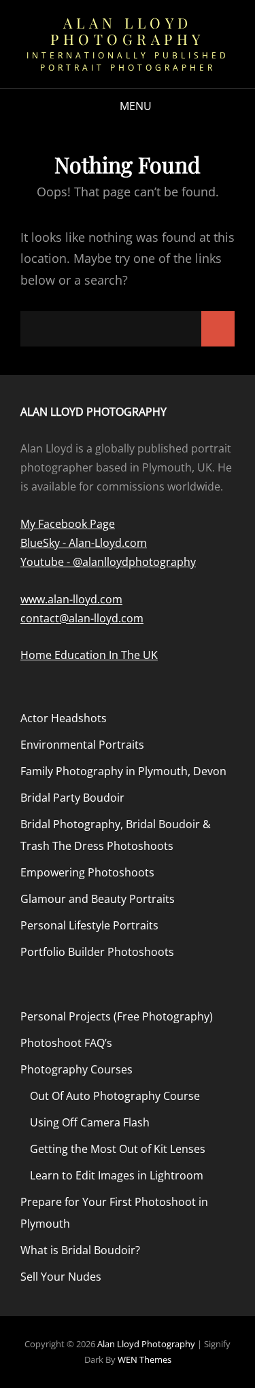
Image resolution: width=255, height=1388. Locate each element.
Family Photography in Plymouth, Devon (123, 771)
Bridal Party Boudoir (72, 797)
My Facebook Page (67, 523)
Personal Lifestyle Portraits (89, 925)
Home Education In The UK (89, 654)
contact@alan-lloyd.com (81, 618)
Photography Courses (76, 1069)
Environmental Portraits (82, 744)
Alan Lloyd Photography (127, 30)
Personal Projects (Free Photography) (116, 1016)
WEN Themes (144, 1359)
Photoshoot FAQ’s (66, 1042)
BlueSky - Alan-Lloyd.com (83, 542)
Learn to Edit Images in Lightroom (116, 1175)
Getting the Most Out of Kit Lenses (117, 1148)
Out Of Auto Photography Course (115, 1095)
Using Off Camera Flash (90, 1122)
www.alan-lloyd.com (71, 599)
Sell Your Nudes (60, 1276)
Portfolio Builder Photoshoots (97, 951)
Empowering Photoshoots (87, 872)
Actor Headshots (63, 718)
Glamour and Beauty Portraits (97, 898)
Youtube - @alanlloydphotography (108, 561)
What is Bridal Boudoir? (80, 1250)
